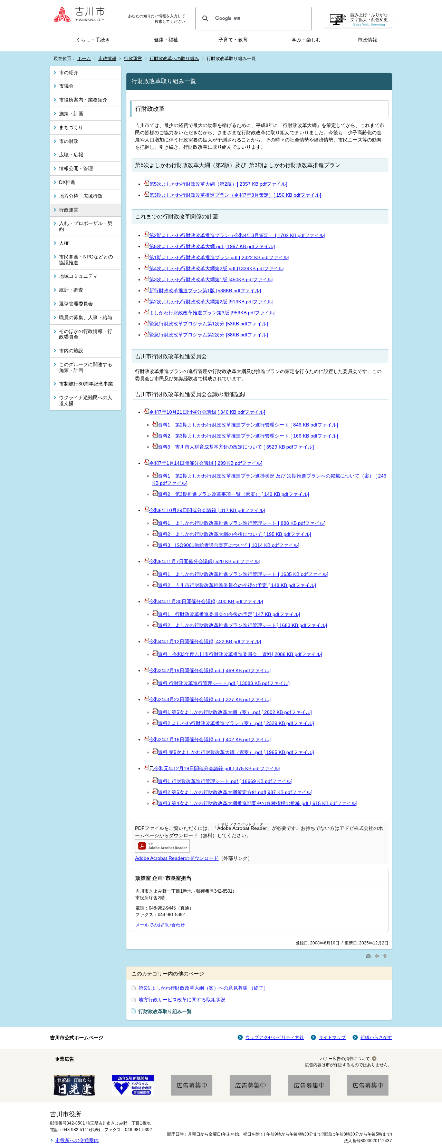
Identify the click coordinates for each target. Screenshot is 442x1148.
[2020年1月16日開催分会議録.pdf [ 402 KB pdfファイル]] (146, 739)
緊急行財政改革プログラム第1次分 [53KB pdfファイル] (208, 323)
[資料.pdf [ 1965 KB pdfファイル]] (155, 752)
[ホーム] (81, 13)
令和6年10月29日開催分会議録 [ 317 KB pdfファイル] (207, 510)
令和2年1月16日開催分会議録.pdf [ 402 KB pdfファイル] (210, 739)
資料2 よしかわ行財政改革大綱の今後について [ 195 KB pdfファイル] (234, 534)
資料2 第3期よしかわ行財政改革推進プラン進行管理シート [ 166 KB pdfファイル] (248, 436)
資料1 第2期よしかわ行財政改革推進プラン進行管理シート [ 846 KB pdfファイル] (248, 425)
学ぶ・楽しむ (306, 39)
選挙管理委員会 (76, 303)
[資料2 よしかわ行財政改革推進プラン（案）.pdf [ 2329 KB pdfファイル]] (155, 723)
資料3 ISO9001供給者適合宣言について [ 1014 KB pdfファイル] (228, 545)
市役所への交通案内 (77, 1140)
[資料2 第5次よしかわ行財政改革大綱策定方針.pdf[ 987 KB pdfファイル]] (155, 792)
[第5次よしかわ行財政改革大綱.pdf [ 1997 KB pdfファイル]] (146, 246)
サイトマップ (332, 1037)
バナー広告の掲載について (345, 1058)
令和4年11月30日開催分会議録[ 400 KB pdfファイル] (206, 601)
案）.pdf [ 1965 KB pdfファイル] (279, 752)
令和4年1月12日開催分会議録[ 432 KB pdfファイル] (205, 641)
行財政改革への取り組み (174, 58)
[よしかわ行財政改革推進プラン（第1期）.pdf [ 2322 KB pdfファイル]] (146, 257)
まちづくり (71, 127)
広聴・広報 (71, 154)
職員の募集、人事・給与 (85, 317)
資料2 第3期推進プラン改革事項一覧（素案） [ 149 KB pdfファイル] (233, 494)
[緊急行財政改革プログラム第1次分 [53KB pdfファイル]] (146, 323)
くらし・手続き (93, 39)
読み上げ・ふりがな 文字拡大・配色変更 (369, 19)
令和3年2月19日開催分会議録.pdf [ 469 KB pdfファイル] (210, 670)
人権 (64, 243)
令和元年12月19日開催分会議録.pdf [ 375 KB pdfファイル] (217, 768)
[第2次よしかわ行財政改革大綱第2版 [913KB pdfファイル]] (146, 301)
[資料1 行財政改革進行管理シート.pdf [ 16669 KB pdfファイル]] (155, 781)
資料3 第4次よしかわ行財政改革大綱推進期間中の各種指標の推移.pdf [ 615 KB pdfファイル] (257, 803)
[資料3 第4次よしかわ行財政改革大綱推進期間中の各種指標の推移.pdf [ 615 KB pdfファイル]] (155, 803)
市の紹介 (68, 72)
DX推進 (67, 182)
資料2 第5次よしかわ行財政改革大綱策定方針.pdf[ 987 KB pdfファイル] (235, 792)
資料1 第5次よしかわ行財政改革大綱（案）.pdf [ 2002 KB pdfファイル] (235, 712)
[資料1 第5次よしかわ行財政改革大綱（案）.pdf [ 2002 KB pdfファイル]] (155, 712)
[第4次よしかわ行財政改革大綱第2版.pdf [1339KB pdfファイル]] (146, 268)
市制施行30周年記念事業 (86, 383)
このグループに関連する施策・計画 (85, 367)
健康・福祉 (166, 39)
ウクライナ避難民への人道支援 (85, 400)
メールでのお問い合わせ (160, 925)
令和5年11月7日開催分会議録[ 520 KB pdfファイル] (204, 561)
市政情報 (367, 39)
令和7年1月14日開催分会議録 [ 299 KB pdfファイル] (205, 463)
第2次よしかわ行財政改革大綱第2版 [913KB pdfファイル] (211, 301)
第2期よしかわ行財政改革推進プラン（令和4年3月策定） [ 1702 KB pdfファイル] (237, 235)
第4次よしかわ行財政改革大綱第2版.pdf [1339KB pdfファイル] (217, 268)
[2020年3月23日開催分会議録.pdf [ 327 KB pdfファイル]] (146, 699)
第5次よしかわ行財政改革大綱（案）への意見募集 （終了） (203, 988)
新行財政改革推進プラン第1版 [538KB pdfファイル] (205, 290)
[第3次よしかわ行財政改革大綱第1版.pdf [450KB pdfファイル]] (146, 279)
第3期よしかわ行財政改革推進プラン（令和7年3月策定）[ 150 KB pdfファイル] (235, 195)
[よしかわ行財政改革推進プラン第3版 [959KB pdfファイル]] (146, 312)
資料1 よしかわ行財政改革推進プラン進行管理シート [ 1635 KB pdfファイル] (243, 574)
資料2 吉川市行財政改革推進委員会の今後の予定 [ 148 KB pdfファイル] (237, 585)
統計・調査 (71, 290)
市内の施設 (71, 350)
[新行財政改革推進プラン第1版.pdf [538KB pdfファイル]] (146, 290)
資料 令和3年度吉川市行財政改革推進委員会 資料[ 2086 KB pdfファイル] (240, 654)
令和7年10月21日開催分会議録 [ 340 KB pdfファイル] (207, 412)
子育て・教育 (233, 39)
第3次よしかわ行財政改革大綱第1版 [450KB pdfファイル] (211, 279)
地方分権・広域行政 (81, 196)
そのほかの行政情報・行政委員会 (85, 334)
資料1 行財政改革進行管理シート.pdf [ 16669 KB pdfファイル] (225, 781)
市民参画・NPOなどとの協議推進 (86, 259)
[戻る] (377, 955)
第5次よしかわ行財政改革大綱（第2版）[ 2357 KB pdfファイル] (218, 184)
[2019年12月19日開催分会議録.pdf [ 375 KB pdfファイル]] (146, 768)
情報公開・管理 (76, 168)
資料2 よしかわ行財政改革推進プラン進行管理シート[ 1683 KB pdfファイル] (242, 625)
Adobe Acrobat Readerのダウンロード (177, 858)
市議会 (66, 86)
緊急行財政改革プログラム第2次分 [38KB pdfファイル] (208, 334)
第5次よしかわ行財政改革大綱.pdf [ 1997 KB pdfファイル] (212, 246)
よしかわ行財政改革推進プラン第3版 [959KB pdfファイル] (212, 312)
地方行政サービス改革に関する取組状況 (181, 999)
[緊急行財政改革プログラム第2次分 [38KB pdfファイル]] (146, 334)
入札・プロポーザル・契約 (85, 226)
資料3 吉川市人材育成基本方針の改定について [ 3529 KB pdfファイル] (236, 447)
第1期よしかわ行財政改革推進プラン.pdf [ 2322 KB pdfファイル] (219, 257)
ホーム (84, 58)
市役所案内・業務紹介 (83, 99)
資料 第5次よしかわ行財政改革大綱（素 (201, 752)
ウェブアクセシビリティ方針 (275, 1037)
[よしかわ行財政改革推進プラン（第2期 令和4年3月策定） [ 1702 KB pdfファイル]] (146, 235)
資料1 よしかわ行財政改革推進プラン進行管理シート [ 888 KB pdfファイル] (242, 523)
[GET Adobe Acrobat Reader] (162, 851)
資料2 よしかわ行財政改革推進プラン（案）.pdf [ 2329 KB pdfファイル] (236, 723)
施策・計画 (71, 113)
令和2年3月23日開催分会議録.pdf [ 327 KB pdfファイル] (210, 699)
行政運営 (133, 58)
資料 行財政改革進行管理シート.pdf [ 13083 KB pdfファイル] (224, 683)
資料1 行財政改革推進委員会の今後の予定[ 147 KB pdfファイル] (229, 614)
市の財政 (68, 141)
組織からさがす (376, 1037)
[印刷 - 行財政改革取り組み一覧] (369, 955)
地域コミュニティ (78, 276)
